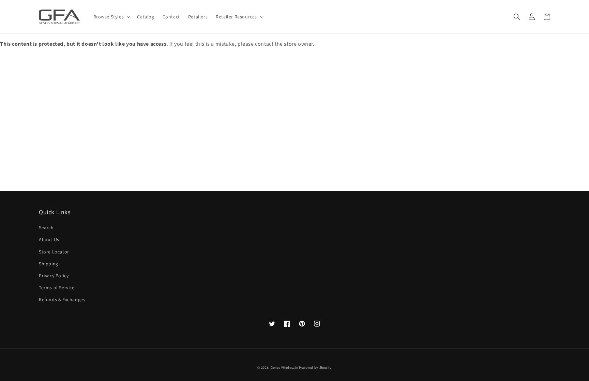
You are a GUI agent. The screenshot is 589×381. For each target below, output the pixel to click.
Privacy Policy (54, 276)
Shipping (48, 264)
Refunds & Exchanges (62, 299)
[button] (516, 16)
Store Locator (54, 252)
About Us (49, 239)
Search (46, 227)
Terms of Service (57, 287)
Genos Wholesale (284, 367)
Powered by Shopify (315, 367)
